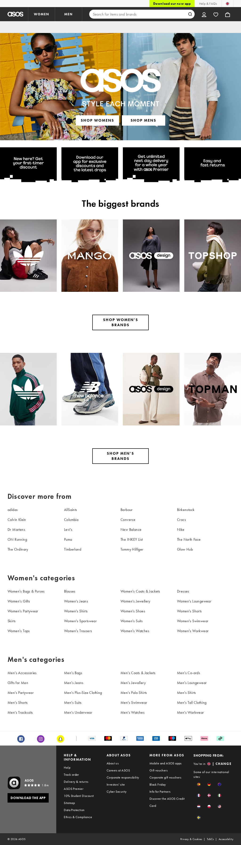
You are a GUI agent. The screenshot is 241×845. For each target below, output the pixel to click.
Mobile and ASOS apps (165, 763)
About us (113, 763)
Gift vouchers (158, 770)
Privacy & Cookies (191, 839)
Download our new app (172, 3)
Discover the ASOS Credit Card (167, 802)
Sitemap (69, 803)
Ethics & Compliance (78, 817)
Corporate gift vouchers (165, 777)
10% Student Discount (79, 796)
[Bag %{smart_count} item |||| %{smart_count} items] (227, 14)
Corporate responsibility (123, 777)
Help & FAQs (208, 3)
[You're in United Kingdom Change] (227, 3)
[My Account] (204, 14)
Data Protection (74, 810)
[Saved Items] (216, 14)
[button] (199, 784)
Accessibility (226, 839)
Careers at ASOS (118, 770)
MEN (68, 14)
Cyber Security (117, 791)
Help (67, 767)
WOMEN (41, 14)
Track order (71, 774)
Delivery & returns (76, 781)
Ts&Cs (210, 839)
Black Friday (157, 784)
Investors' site (116, 784)
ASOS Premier (73, 789)
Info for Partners (160, 791)
